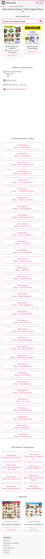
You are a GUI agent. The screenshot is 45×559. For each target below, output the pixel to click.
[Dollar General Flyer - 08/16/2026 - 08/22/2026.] (12, 34)
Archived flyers (8, 548)
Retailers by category (11, 543)
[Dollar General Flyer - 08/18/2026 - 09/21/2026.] (32, 34)
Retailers (6, 540)
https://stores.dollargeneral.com (16, 89)
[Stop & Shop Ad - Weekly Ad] (11, 509)
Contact (6, 552)
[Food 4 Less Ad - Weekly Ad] (33, 509)
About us (6, 550)
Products (6, 545)
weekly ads (11, 2)
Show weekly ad (12, 55)
